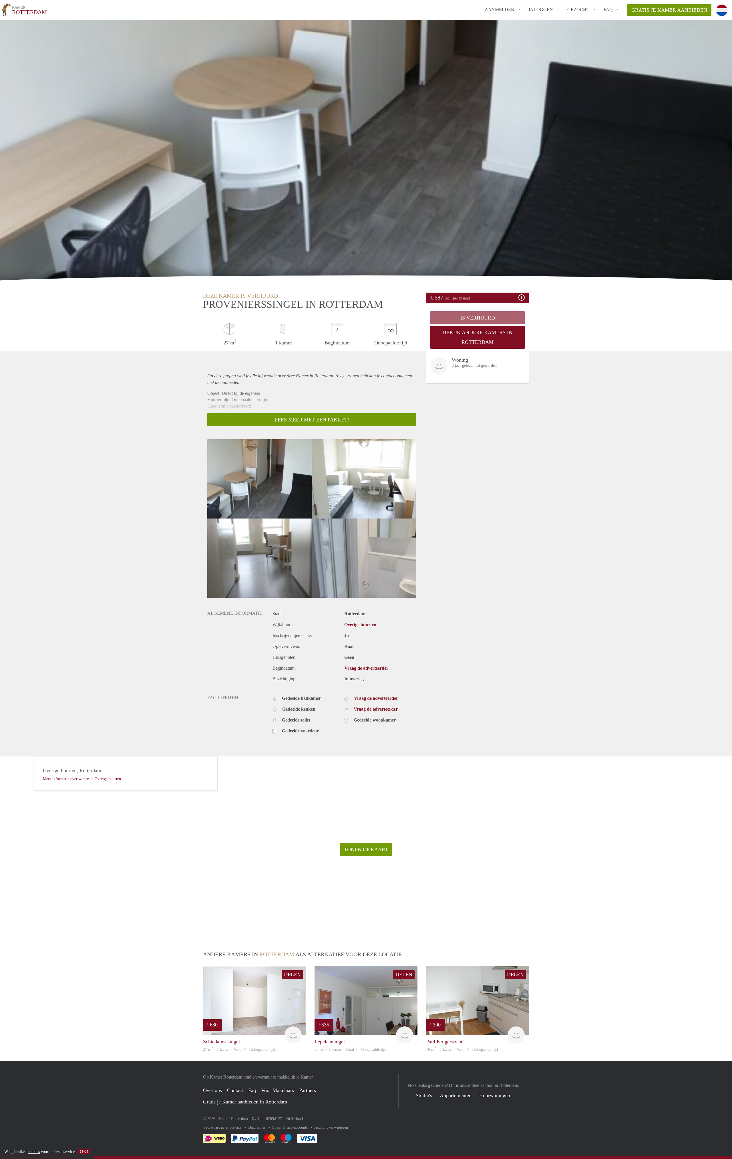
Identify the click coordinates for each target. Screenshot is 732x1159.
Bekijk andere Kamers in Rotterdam (477, 337)
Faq (252, 1090)
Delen (292, 974)
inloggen (541, 9)
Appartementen (456, 1095)
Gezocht (578, 9)
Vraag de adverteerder (366, 668)
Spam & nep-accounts (290, 1127)
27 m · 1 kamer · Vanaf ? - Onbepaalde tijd (239, 1049)
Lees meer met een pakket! (311, 420)
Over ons (212, 1090)
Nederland (294, 1119)
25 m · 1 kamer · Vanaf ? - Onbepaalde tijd (350, 1049)
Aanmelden (499, 9)
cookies (34, 1152)
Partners (307, 1090)
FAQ (608, 9)
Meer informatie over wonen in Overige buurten (82, 779)
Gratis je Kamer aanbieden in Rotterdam (245, 1102)
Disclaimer (257, 1127)
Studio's (424, 1095)
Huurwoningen (494, 1095)
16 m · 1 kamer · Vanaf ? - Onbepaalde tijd (462, 1049)
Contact (235, 1090)
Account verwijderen (331, 1127)
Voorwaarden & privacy (223, 1127)
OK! (84, 1151)
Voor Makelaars (277, 1090)
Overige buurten (360, 624)
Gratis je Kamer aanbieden (669, 10)
